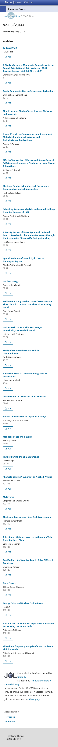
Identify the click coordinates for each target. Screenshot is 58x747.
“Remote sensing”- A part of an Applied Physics (27, 476)
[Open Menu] (3, 9)
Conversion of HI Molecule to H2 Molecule (24, 396)
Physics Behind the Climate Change (21, 456)
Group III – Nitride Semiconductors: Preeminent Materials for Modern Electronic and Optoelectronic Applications (27, 137)
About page (34, 699)
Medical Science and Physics (17, 436)
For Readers (9, 716)
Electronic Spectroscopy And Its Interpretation (27, 517)
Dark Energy (9, 583)
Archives (16, 16)
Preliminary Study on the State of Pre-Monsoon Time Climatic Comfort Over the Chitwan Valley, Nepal (27, 304)
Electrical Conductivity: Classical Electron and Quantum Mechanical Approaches (26, 188)
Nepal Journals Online (19, 2)
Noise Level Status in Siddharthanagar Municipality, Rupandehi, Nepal (22, 329)
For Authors (9, 721)
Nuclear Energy (11, 281)
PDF (9, 57)
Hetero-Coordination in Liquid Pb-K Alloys (24, 416)
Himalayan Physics (16, 9)
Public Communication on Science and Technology (29, 91)
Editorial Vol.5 (10, 48)
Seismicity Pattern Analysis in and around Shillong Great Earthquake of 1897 (29, 211)
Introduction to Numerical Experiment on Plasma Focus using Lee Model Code (28, 625)
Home (5, 16)
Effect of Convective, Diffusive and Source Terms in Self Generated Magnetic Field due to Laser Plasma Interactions (29, 163)
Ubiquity (21, 677)
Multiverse (8, 497)
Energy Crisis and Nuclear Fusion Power (23, 603)
